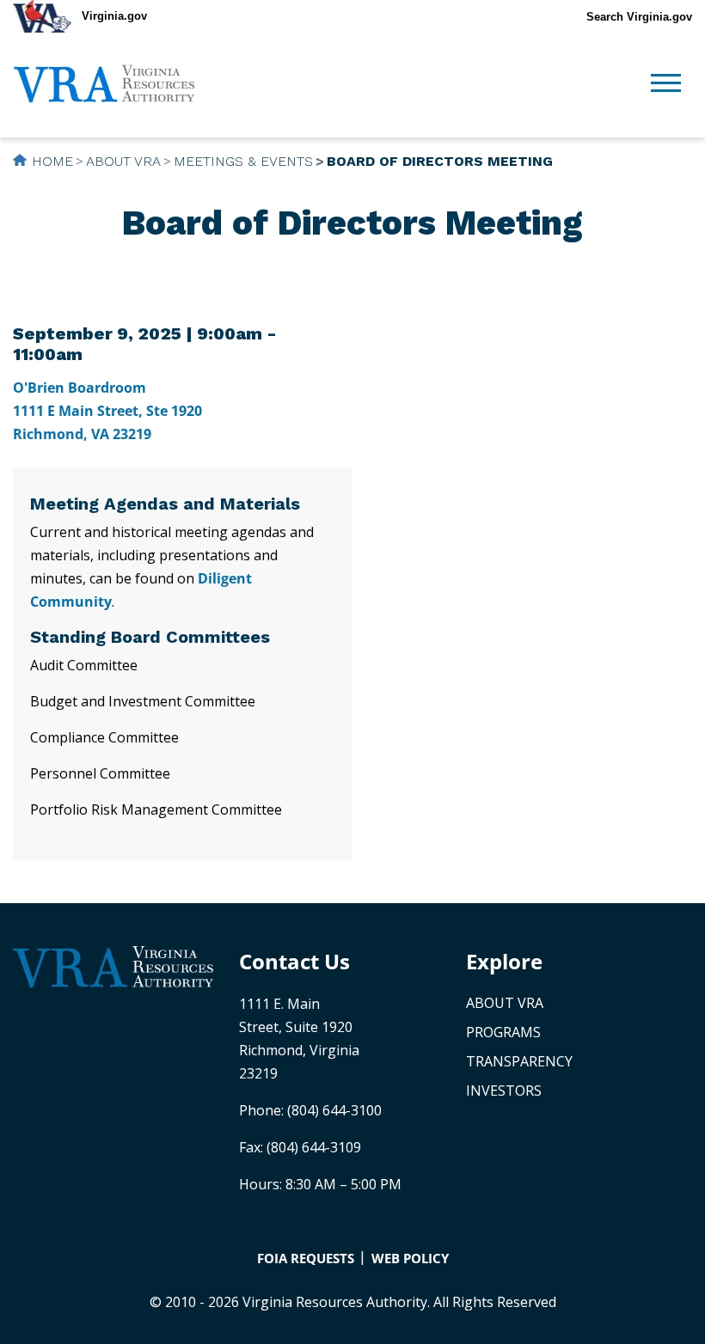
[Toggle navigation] (666, 85)
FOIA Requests (305, 1258)
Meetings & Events (243, 161)
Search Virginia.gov (639, 16)
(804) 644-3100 (334, 1110)
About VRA (123, 161)
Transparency (519, 1061)
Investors (504, 1090)
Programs (503, 1032)
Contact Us (294, 961)
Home (52, 161)
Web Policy (410, 1258)
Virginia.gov (114, 15)
